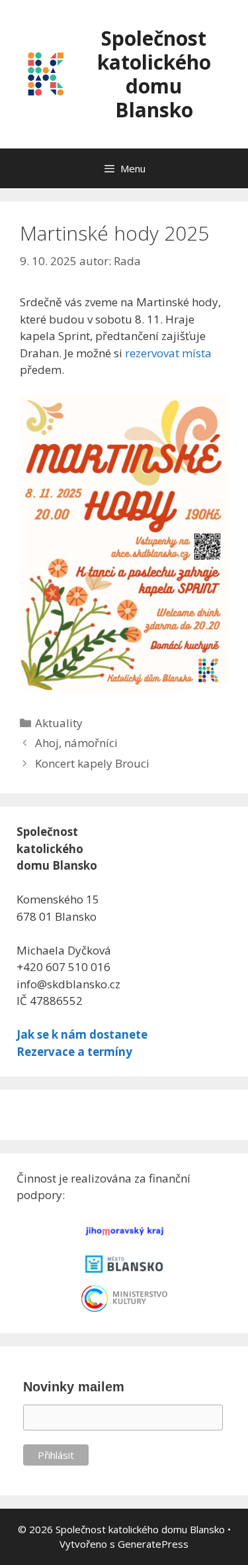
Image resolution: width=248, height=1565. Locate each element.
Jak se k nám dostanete (82, 1034)
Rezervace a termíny (74, 1051)
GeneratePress (153, 1543)
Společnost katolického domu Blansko (154, 74)
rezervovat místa (168, 353)
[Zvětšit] (211, 412)
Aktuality (59, 722)
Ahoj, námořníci (76, 742)
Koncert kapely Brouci (92, 763)
